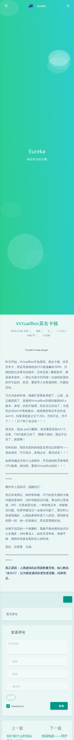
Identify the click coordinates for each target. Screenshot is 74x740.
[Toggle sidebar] (6, 6)
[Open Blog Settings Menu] (65, 730)
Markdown (17, 706)
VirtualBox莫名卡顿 (37, 323)
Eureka (41, 6)
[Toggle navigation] (68, 6)
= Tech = (62, 331)
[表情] (44, 706)
